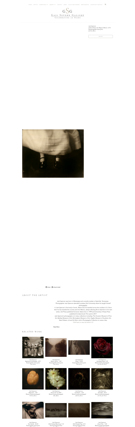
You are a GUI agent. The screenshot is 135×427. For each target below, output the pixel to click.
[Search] (105, 4)
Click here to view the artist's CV (83, 322)
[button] (43, 4)
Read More (56, 327)
